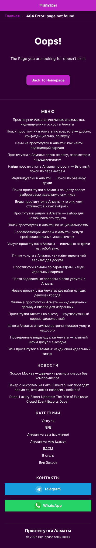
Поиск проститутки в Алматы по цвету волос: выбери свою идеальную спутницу (48, 192)
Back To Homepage (48, 80)
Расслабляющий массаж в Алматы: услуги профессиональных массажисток (48, 234)
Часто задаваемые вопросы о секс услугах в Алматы (48, 281)
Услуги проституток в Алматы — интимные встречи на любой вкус (48, 246)
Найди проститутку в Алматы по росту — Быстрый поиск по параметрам (48, 168)
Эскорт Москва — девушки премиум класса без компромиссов (48, 375)
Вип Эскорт (48, 462)
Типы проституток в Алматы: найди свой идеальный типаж (48, 351)
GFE (48, 427)
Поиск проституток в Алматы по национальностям (48, 225)
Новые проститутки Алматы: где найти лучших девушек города (49, 292)
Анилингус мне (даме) (48, 441)
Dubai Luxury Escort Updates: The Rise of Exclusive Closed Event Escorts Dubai (48, 399)
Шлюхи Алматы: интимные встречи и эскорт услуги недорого (48, 328)
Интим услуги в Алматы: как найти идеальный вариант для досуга (49, 257)
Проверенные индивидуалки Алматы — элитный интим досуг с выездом (49, 339)
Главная (12, 16)
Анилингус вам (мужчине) (48, 434)
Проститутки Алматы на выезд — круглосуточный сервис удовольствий (49, 316)
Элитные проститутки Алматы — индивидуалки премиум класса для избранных (48, 304)
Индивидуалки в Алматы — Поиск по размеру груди (49, 180)
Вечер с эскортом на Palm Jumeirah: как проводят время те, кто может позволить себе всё (49, 387)
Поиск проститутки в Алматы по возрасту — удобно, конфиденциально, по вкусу (49, 133)
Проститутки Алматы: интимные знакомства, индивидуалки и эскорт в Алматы (49, 122)
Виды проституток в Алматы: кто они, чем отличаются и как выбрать (48, 203)
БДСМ (48, 448)
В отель (48, 455)
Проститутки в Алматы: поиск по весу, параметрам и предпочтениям (48, 157)
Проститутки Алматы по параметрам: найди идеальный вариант (48, 269)
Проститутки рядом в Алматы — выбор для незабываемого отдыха (49, 215)
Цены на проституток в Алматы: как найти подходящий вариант (48, 145)
